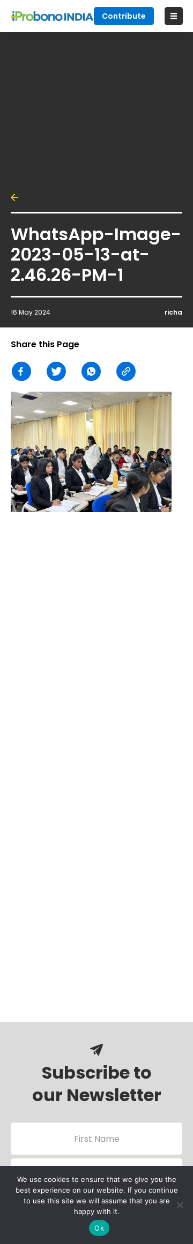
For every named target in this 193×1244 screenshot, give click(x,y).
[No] (179, 1205)
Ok (99, 1228)
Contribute (124, 16)
